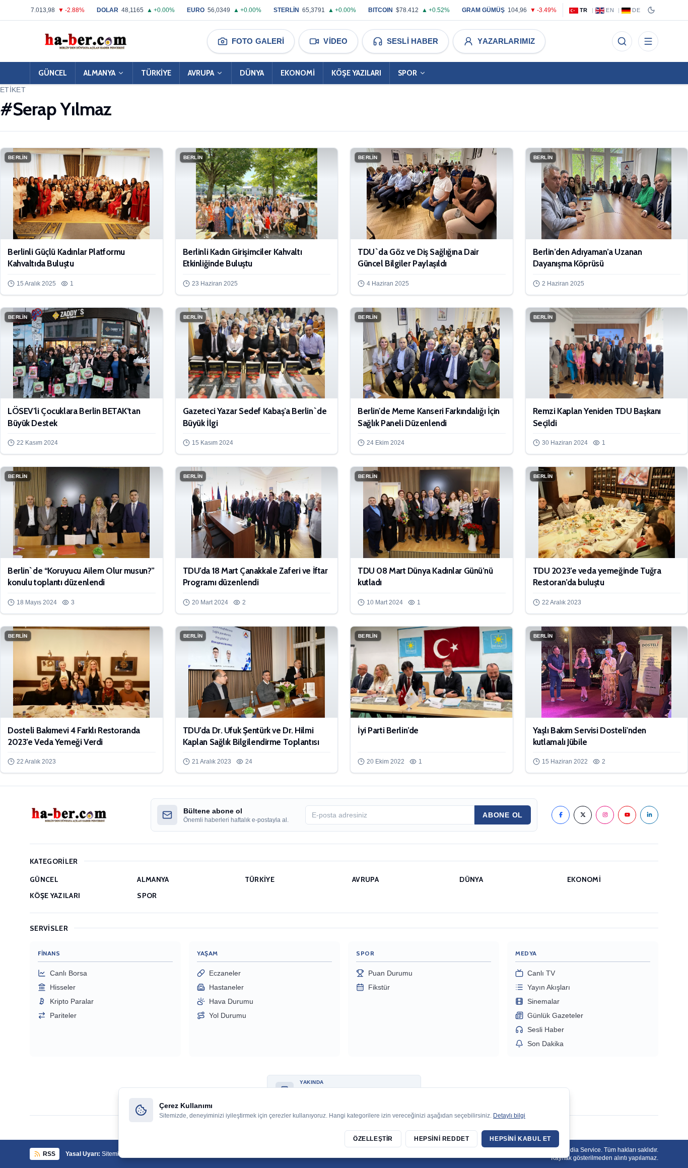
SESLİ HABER (412, 41)
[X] (583, 815)
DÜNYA (252, 73)
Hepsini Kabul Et (520, 1138)
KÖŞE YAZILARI (356, 73)
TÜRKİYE (156, 73)
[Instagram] (605, 815)
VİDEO (335, 41)
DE (636, 10)
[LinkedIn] (649, 815)
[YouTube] (627, 815)
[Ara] (622, 41)
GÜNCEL (52, 73)
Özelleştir (373, 1138)
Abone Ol (503, 815)
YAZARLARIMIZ (506, 41)
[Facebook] (561, 815)
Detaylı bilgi (509, 1115)
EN (610, 10)
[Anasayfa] (85, 41)
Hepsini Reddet (441, 1138)
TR (584, 10)
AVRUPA (201, 73)
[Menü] (648, 41)
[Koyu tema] (651, 10)
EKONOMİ (298, 73)
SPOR (407, 73)
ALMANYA (99, 73)
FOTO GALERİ (258, 41)
